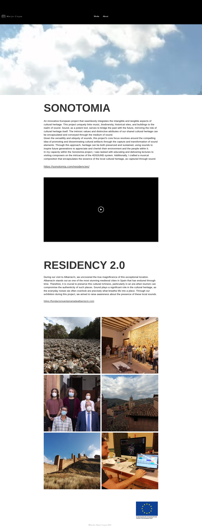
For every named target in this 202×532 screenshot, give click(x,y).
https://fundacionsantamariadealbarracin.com (69, 301)
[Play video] (101, 209)
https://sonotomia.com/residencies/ (66, 166)
